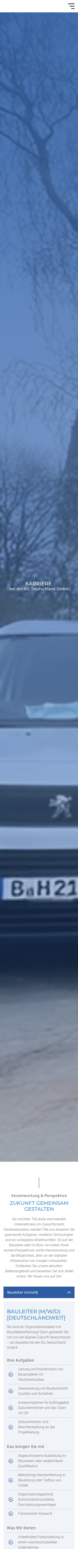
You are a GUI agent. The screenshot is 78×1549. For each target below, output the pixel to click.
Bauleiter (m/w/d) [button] (22, 1292)
